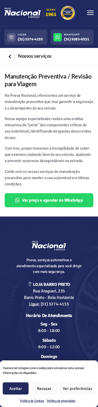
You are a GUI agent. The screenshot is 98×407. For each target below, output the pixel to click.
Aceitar (15, 388)
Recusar (44, 388)
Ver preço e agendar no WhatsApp (52, 200)
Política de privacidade (61, 401)
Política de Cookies (32, 401)
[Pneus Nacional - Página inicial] (49, 246)
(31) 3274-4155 (49, 304)
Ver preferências (77, 388)
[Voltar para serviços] (9, 57)
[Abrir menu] (90, 13)
